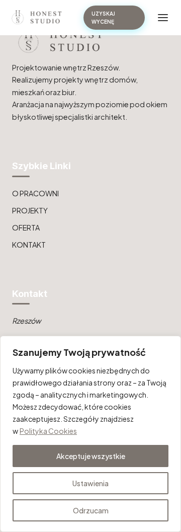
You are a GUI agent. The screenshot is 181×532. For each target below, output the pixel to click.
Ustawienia (90, 483)
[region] (90, 434)
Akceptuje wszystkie (90, 456)
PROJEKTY (30, 210)
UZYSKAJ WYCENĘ (103, 18)
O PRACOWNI (35, 193)
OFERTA (26, 227)
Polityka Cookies (48, 430)
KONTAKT (29, 244)
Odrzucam (91, 510)
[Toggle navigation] (163, 18)
